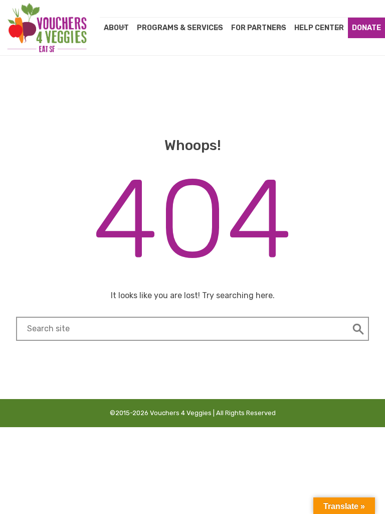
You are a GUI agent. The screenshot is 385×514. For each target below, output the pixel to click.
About (116, 27)
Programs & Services (180, 27)
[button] (358, 329)
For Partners (258, 27)
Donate (366, 27)
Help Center (319, 27)
